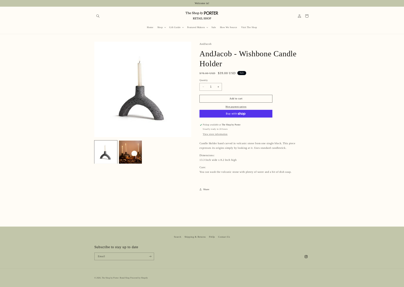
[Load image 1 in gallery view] (105, 152)
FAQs (212, 237)
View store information (215, 134)
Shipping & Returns (195, 237)
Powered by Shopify (139, 278)
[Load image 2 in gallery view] (130, 152)
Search (177, 237)
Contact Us (224, 237)
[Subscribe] (150, 256)
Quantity (203, 80)
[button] (98, 16)
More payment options (236, 107)
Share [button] (206, 189)
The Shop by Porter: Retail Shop (116, 278)
